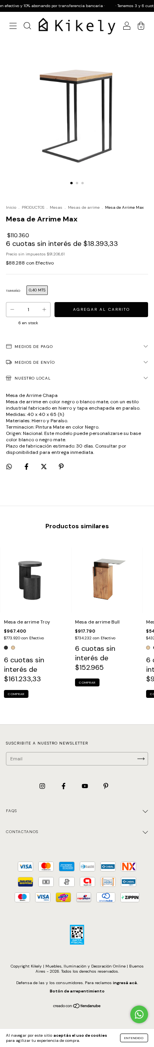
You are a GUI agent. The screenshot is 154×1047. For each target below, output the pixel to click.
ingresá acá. (125, 982)
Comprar (16, 694)
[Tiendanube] (77, 1007)
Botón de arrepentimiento (77, 991)
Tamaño (13, 291)
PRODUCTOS (33, 207)
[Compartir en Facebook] (27, 467)
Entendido (134, 1038)
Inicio (11, 207)
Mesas (56, 207)
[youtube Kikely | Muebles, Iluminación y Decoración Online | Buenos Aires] (85, 786)
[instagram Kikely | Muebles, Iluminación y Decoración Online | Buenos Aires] (43, 786)
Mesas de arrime (84, 207)
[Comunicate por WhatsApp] (139, 1014)
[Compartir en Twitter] (44, 467)
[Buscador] (27, 27)
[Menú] (13, 27)
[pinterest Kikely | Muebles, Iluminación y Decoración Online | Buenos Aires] (106, 786)
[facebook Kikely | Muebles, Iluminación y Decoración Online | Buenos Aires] (64, 786)
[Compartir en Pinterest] (61, 467)
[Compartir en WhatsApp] (9, 466)
